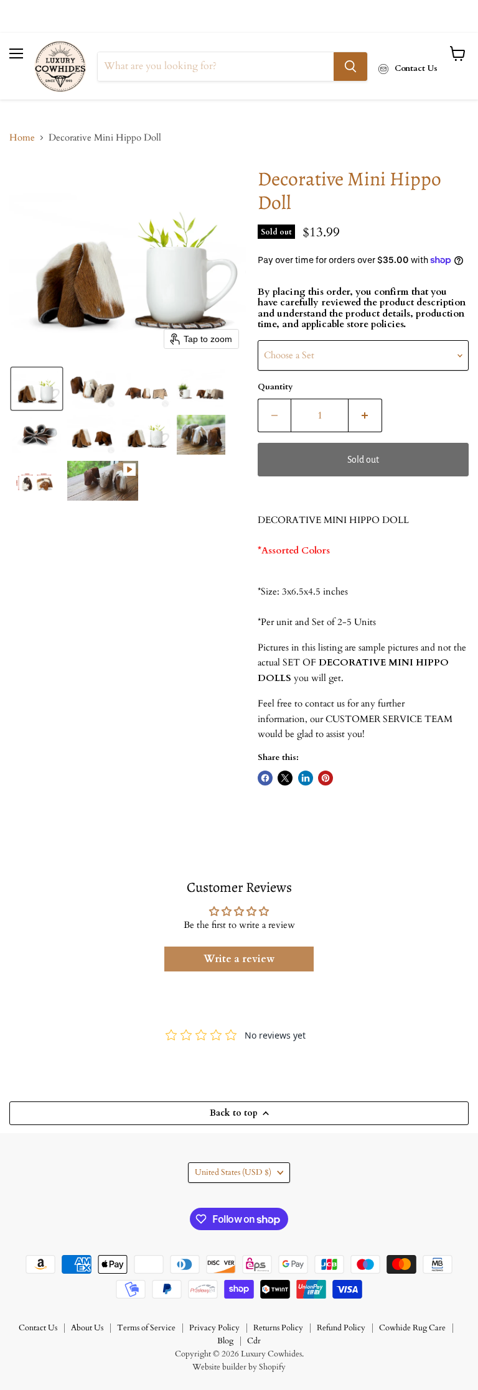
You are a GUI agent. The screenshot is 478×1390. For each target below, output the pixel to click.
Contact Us (38, 1327)
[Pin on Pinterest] (325, 778)
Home (22, 137)
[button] (36, 389)
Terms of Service (146, 1327)
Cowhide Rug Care (412, 1327)
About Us (87, 1327)
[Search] (350, 66)
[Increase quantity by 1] (365, 415)
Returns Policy (278, 1327)
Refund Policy (341, 1327)
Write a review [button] (239, 959)
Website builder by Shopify (239, 1367)
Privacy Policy (214, 1327)
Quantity (275, 387)
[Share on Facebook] (265, 778)
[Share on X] (285, 778)
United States (233, 1172)
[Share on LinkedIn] (305, 778)
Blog (225, 1340)
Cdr (254, 1340)
